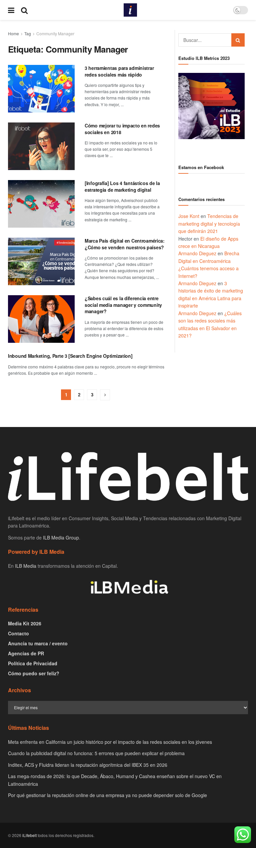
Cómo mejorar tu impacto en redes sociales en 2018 (122, 128)
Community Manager (55, 33)
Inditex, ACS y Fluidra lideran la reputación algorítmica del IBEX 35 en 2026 (87, 764)
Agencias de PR (26, 653)
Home (13, 33)
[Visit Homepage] (130, 10)
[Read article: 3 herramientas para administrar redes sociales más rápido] (41, 88)
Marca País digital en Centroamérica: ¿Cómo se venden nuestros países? (125, 244)
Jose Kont (188, 216)
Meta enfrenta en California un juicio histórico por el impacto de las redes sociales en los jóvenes (110, 742)
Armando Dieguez (197, 253)
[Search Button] (24, 10)
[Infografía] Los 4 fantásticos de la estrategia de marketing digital (122, 186)
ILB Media (25, 565)
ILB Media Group (61, 537)
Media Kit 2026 (24, 623)
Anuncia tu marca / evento (38, 643)
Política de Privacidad (32, 663)
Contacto (18, 633)
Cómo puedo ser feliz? (33, 673)
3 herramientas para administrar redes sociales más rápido (119, 71)
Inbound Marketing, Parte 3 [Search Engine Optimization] (70, 355)
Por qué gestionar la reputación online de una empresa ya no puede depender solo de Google (107, 795)
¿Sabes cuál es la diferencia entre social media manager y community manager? (123, 305)
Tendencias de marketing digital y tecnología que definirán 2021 (209, 223)
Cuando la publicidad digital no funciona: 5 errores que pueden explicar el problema (96, 753)
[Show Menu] (11, 10)
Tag (27, 33)
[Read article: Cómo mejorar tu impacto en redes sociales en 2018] (41, 146)
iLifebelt (29, 835)
